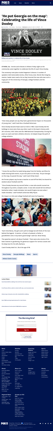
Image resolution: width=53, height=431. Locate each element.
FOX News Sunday (6, 365)
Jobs (16, 381)
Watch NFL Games (19, 398)
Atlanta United (44, 355)
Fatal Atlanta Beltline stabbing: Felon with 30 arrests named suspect (16, 281)
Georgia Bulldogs (19, 254)
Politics (3, 357)
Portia (3, 375)
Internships (17, 383)
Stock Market (44, 375)
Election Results (31, 373)
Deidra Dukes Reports (7, 383)
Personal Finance (45, 370)
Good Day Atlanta (31, 349)
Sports (35, 254)
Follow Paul (30, 355)
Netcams (17, 352)
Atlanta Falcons (44, 352)
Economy (43, 372)
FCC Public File (18, 385)
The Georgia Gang (6, 377)
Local (3, 350)
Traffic (16, 358)
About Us (18, 368)
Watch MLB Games (19, 402)
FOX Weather (18, 360)
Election (30, 368)
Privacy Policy (28, 336)
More (33, 3)
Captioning (17, 388)
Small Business (44, 377)
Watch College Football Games (18, 400)
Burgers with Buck (32, 352)
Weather (17, 348)
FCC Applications (18, 386)
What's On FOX (5, 389)
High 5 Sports (44, 357)
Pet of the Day (31, 357)
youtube (40, 423)
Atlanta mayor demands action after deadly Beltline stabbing (15, 294)
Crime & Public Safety (6, 352)
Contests (17, 373)
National (3, 353)
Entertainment (5, 360)
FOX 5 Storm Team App (19, 356)
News (28, 254)
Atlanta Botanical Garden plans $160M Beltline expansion (14, 306)
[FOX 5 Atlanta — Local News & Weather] (6, 3)
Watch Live (4, 387)
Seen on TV (17, 372)
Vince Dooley (18, 27)
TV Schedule (4, 391)
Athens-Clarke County (9, 258)
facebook (43, 423)
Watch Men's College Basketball (19, 409)
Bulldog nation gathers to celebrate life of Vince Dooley (16, 58)
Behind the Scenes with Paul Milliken (6, 381)
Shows (4, 368)
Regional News (6, 394)
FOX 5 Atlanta (12, 27)
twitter (45, 423)
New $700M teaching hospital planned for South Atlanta (14, 300)
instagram (48, 423)
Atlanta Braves (44, 350)
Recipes (30, 358)
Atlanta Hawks (44, 353)
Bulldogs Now (5, 378)
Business (43, 373)
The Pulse (4, 372)
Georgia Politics (31, 372)
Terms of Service (27, 337)
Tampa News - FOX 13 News (6, 397)
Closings (17, 350)
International (4, 355)
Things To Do (31, 360)
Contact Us (17, 377)
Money (43, 368)
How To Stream (18, 370)
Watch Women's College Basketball (19, 412)
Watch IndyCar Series (19, 407)
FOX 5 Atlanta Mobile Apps (6, 362)
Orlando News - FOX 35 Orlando (6, 400)
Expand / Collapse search (50, 3)
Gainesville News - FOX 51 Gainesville (6, 403)
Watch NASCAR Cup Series (19, 405)
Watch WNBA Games (19, 414)
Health (3, 358)
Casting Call (30, 353)
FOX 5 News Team (19, 375)
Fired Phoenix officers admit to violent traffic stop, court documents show (18, 288)
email (51, 423)
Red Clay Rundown (6, 373)
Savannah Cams (18, 353)
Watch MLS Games (19, 416)
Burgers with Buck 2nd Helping (6, 385)
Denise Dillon (5, 27)
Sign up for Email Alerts (18, 379)
